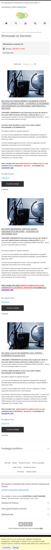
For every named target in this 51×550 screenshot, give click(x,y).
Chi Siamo (20, 472)
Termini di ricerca (24, 463)
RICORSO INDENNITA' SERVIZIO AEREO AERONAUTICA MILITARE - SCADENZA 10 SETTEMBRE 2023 (20, 231)
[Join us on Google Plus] (30, 524)
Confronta (4, 190)
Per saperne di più (7, 174)
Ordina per (17, 64)
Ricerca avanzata (38, 463)
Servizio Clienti (31, 472)
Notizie (14, 463)
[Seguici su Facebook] (25, 524)
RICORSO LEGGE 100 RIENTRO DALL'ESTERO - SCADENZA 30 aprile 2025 (22, 354)
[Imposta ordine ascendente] (35, 64)
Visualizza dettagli (13, 184)
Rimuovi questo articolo (4, 49)
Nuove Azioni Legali (16, 32)
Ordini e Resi (17, 467)
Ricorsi (8, 32)
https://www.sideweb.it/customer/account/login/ (19, 137)
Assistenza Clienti (30, 467)
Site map (7, 463)
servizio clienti (18, 158)
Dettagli (16, 548)
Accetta (7, 548)
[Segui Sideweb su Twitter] (20, 524)
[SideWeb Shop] (25, 15)
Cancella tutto (8, 53)
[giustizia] (25, 83)
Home (3, 32)
